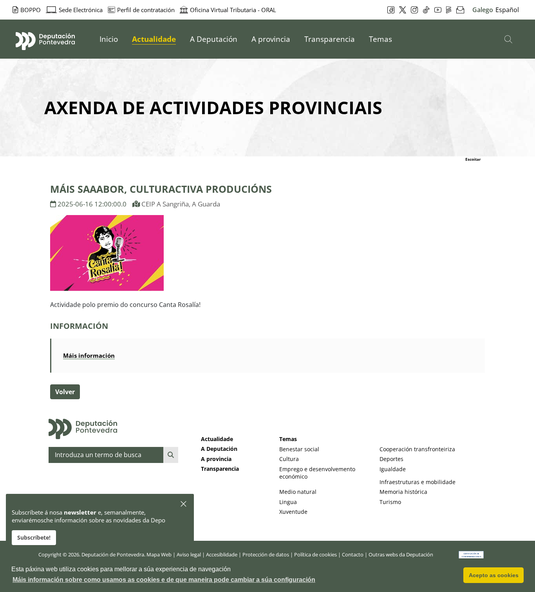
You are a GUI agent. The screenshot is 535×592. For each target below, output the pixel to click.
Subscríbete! (34, 537)
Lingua (288, 502)
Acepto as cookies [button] (494, 575)
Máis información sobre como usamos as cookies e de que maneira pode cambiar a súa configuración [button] (164, 579)
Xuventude (293, 511)
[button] (183, 504)
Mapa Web (159, 554)
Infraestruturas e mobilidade (417, 482)
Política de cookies (315, 554)
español (507, 9)
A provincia (216, 459)
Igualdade (393, 469)
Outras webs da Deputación (401, 554)
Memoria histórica (403, 491)
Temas (288, 439)
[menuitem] (108, 39)
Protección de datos (265, 554)
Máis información (89, 355)
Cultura (289, 459)
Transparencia (220, 468)
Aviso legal (189, 554)
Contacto (352, 554)
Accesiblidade (221, 554)
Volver (65, 391)
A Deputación (219, 448)
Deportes (391, 459)
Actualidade (217, 439)
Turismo (390, 502)
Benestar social (299, 449)
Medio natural (297, 491)
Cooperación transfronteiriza (417, 449)
